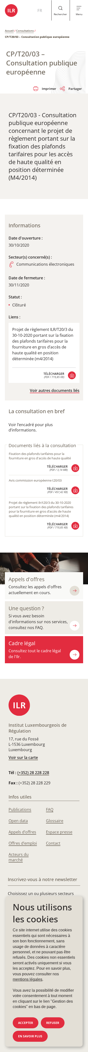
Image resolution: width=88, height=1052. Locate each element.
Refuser (52, 1023)
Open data (18, 820)
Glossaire (54, 820)
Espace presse (59, 832)
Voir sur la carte (23, 757)
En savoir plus (30, 1036)
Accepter (25, 1023)
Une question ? (26, 608)
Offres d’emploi (23, 843)
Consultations (25, 30)
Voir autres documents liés (54, 390)
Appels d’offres (22, 832)
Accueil (9, 30)
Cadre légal (22, 643)
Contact (53, 843)
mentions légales (27, 979)
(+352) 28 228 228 (33, 772)
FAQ (49, 809)
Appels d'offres (26, 579)
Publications (20, 809)
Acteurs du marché (19, 857)
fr (39, 10)
